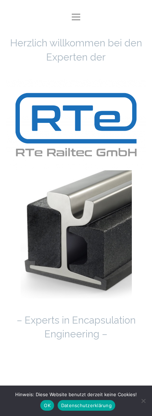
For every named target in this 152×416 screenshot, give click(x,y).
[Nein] (143, 400)
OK (47, 405)
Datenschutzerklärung (86, 405)
